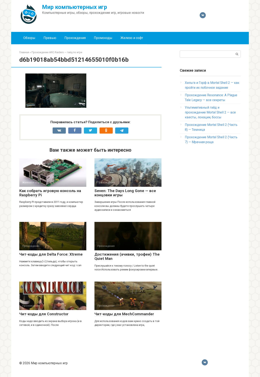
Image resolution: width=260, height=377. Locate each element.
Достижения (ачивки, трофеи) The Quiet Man (127, 256)
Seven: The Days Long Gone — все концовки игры (125, 192)
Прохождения (75, 38)
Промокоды (103, 38)
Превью (49, 38)
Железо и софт (131, 38)
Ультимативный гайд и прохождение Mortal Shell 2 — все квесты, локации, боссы (210, 112)
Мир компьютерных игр (74, 7)
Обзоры (29, 38)
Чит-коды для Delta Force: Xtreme (51, 254)
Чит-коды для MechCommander (124, 314)
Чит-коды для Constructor (43, 314)
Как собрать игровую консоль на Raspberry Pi (50, 192)
